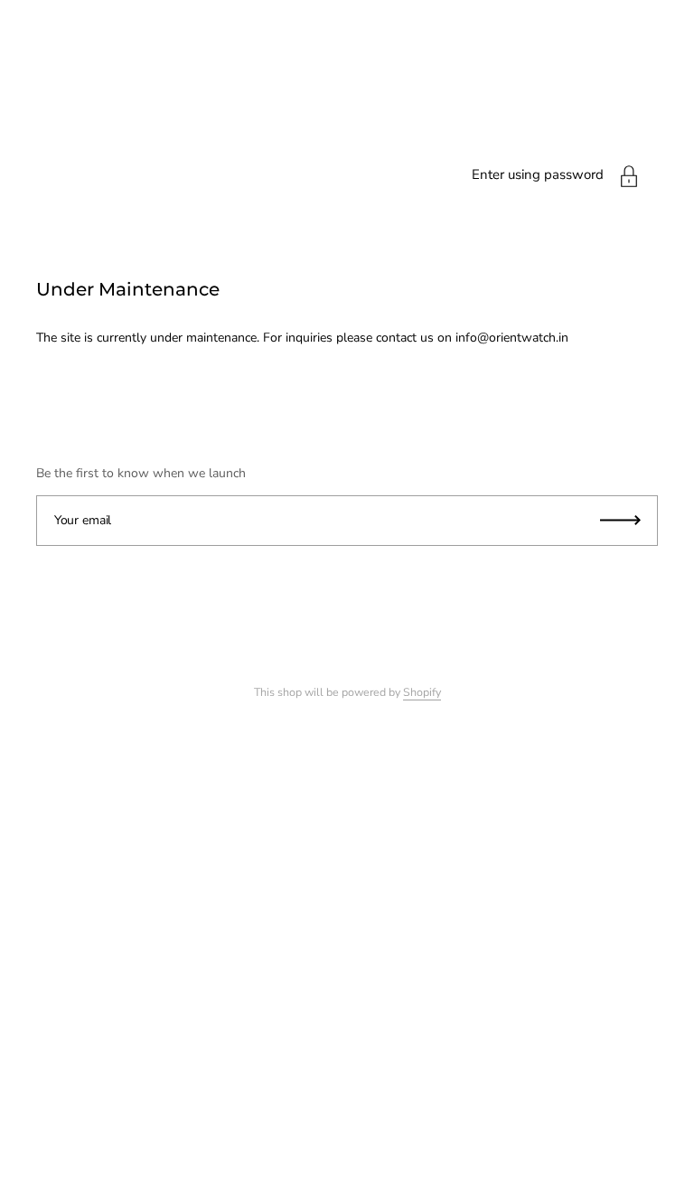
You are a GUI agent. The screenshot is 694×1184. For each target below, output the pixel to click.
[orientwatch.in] (347, 216)
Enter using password (538, 174)
